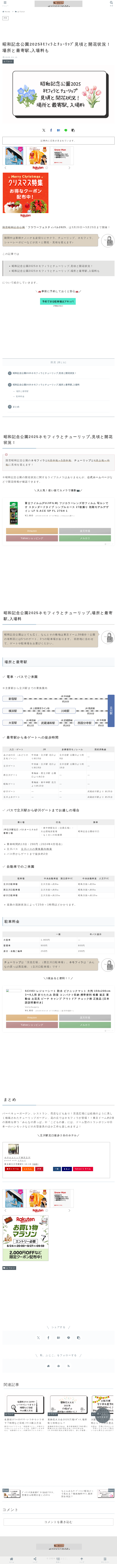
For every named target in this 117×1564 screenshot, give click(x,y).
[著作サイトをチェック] (48, 1366)
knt (48, 1169)
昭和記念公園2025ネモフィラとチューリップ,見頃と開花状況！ (45, 373)
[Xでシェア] (43, 130)
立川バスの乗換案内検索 (36, 849)
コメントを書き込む (58, 1522)
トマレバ (22, 1160)
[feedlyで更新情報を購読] (58, 1366)
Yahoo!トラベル (83, 1169)
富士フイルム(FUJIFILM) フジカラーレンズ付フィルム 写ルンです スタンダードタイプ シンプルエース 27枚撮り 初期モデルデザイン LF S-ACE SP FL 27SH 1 (67, 507)
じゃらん (28, 1169)
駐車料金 (20, 396)
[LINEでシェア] (65, 130)
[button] (73, 130)
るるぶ (67, 1169)
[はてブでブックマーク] (58, 130)
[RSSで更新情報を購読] (69, 1366)
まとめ (16, 406)
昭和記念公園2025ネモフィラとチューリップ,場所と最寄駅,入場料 (46, 384)
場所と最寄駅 (22, 391)
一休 (57, 1169)
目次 (53, 362)
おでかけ (10, 1268)
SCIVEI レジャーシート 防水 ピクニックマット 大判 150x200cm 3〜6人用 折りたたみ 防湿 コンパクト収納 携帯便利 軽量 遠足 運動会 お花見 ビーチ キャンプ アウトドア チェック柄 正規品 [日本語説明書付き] (68, 997)
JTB (39, 1169)
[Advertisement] (58, 27)
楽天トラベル (13, 1169)
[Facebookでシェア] (51, 130)
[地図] (35, 1164)
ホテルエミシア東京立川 (17, 1157)
